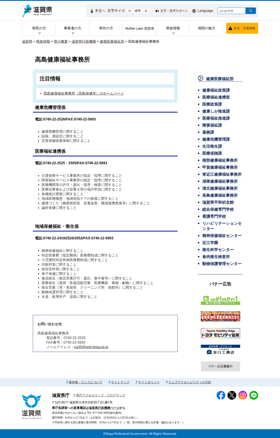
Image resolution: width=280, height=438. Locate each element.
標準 (138, 10)
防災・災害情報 (244, 28)
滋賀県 (27, 41)
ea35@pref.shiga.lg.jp (91, 347)
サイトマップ (120, 382)
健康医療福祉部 (112, 41)
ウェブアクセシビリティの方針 (189, 382)
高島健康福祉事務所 (143, 41)
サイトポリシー (149, 382)
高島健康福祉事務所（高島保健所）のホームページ (84, 93)
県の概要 (61, 41)
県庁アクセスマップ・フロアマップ (100, 395)
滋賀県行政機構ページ (104, 408)
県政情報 (43, 41)
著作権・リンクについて (85, 382)
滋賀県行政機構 (84, 41)
